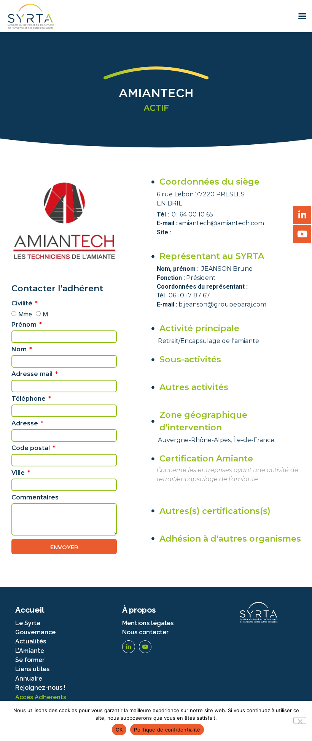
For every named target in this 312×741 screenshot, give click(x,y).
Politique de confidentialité (167, 730)
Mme (25, 314)
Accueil (29, 610)
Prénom (24, 325)
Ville (18, 473)
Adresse (25, 423)
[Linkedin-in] (128, 646)
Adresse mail (32, 374)
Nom (19, 349)
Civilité (22, 303)
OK (119, 730)
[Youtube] (145, 646)
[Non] (299, 720)
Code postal (31, 448)
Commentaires (35, 498)
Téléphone (29, 399)
